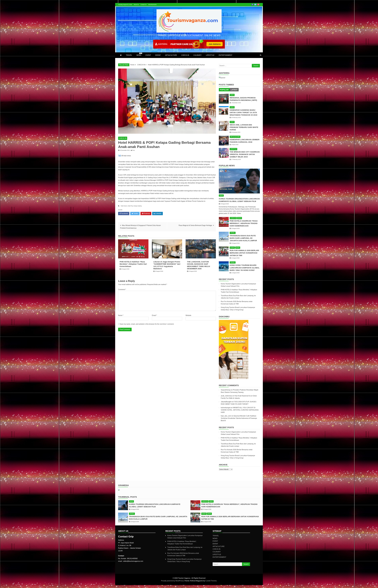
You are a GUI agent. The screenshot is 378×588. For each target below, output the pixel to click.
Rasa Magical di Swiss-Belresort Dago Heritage (195, 225)
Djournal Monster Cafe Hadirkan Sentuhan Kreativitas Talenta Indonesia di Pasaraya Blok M (239, 418)
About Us (136, 4)
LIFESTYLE (210, 55)
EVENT (148, 55)
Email (154, 315)
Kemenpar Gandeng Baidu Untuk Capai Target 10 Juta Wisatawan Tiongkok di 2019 (243, 112)
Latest (234, 90)
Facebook (252, 4)
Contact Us (143, 4)
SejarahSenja (225, 390)
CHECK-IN (185, 55)
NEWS (139, 54)
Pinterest (146, 213)
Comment (122, 289)
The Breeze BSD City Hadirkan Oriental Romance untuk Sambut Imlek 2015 (245, 154)
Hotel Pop (130, 206)
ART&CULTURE (171, 55)
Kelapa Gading (138, 206)
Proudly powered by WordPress (172, 581)
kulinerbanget (225, 407)
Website (188, 315)
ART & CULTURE (235, 136)
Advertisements (152, 4)
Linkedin (158, 213)
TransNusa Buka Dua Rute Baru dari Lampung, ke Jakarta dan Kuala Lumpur (243, 238)
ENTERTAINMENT (225, 55)
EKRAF (158, 55)
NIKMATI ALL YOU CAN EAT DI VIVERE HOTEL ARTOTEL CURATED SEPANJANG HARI (240, 410)
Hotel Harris (124, 206)
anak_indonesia (226, 396)
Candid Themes (211, 581)
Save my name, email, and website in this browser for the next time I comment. (147, 324)
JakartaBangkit (226, 402)
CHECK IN (122, 138)
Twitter (255, 4)
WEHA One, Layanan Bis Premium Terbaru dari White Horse (244, 127)
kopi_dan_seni (226, 416)
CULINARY (197, 55)
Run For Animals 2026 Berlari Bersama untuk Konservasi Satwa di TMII (244, 252)
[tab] (224, 89)
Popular (224, 90)
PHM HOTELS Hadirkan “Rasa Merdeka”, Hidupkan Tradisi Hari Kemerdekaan (133, 264)
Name (120, 315)
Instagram (258, 4)
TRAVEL (129, 55)
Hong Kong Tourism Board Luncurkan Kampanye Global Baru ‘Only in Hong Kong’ (244, 267)
